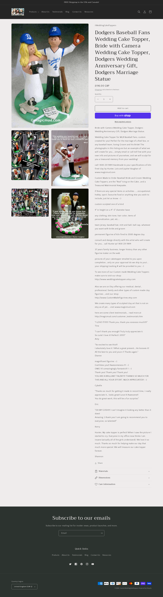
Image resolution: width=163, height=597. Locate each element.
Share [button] (100, 463)
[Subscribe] (101, 533)
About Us (66, 555)
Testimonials (77, 555)
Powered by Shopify (145, 588)
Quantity (98, 94)
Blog (86, 555)
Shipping (98, 89)
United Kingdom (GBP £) (23, 586)
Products (55, 555)
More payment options (123, 122)
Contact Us (95, 555)
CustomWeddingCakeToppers (129, 588)
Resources (107, 555)
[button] (34, 12)
